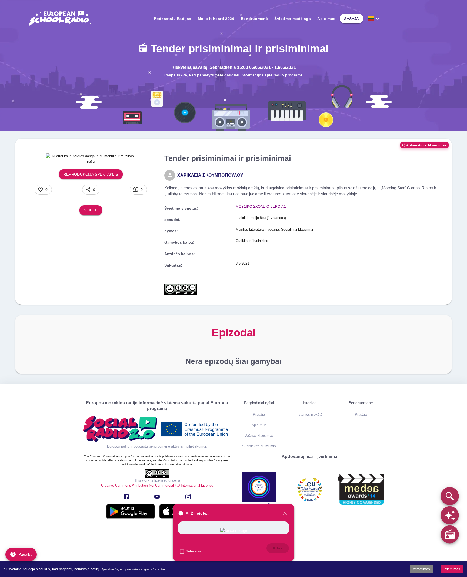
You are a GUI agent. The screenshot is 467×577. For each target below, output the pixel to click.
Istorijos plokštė (310, 414)
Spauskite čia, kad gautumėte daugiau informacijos (133, 569)
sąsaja (351, 18)
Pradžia (259, 414)
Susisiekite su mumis (259, 446)
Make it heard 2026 (216, 18)
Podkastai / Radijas (172, 18)
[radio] (450, 534)
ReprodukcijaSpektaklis (90, 174)
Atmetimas (421, 569)
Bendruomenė (254, 18)
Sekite (91, 210)
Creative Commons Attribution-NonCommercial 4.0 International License (157, 485)
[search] (450, 496)
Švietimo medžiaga (292, 18)
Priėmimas (451, 569)
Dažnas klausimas (259, 435)
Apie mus (326, 18)
